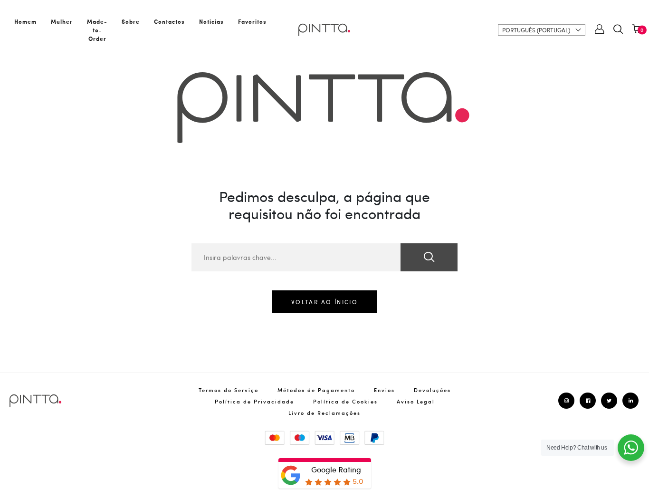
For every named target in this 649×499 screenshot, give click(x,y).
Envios (384, 390)
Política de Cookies (345, 401)
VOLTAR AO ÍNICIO (324, 301)
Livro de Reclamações (324, 413)
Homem (25, 21)
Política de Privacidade (254, 401)
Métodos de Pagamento (316, 390)
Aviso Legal (416, 401)
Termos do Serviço (228, 390)
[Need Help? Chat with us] (631, 447)
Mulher (62, 21)
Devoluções (432, 390)
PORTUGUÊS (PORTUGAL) (536, 30)
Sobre (131, 21)
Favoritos (252, 21)
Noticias (211, 21)
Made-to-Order (97, 30)
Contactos (169, 21)
